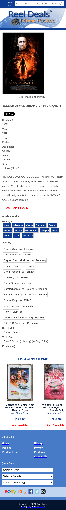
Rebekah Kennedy (13, 294)
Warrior (7, 235)
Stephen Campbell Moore (16, 260)
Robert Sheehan (12, 283)
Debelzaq (41, 260)
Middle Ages (31, 230)
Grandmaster (34, 323)
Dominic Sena (11, 332)
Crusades (41, 225)
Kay (29, 283)
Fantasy (8, 230)
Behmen (28, 249)
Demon (52, 225)
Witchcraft (28, 235)
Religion (45, 230)
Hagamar (32, 266)
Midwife (28, 300)
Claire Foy (9, 277)
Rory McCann (11, 311)
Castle (29, 225)
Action (7, 225)
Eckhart (30, 271)
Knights (18, 230)
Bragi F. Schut (11, 341)
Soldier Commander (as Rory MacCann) (24, 317)
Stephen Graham (12, 266)
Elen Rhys (9, 306)
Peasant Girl (27, 306)
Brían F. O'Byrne (12, 323)
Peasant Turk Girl (38, 294)
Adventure (18, 225)
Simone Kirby (10, 300)
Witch (16, 235)
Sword (55, 230)
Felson (27, 254)
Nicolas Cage (10, 249)
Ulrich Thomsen (12, 271)
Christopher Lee (12, 289)
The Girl (25, 277)
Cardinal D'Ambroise (37, 289)
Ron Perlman (10, 254)
